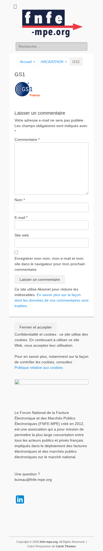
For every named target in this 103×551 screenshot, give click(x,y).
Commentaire (27, 139)
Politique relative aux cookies (39, 367)
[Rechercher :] (51, 46)
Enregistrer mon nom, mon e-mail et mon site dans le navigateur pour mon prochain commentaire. (50, 264)
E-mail (21, 217)
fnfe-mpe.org (49, 541)
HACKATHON (54, 62)
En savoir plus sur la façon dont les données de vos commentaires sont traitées (51, 300)
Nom (20, 200)
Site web (22, 235)
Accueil (27, 62)
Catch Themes (66, 546)
